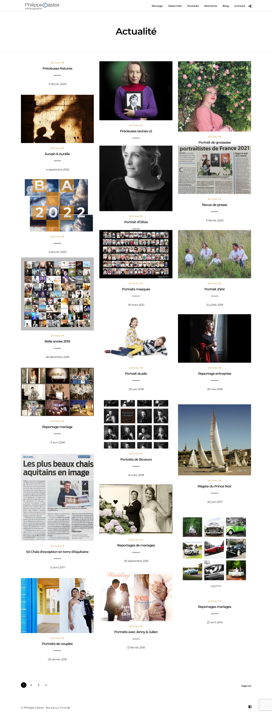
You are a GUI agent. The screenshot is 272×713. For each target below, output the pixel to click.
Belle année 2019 (57, 341)
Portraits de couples (57, 644)
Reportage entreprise (214, 374)
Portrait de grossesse (215, 142)
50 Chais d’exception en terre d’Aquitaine (57, 552)
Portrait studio (136, 374)
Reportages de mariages (136, 545)
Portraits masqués (136, 289)
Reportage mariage (57, 427)
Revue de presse (214, 205)
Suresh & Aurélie (57, 154)
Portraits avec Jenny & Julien (136, 632)
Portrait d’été (214, 289)
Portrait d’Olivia (136, 222)
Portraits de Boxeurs (136, 459)
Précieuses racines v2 (136, 131)
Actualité (57, 62)
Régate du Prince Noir (214, 486)
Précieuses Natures (57, 68)
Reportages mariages (214, 607)
